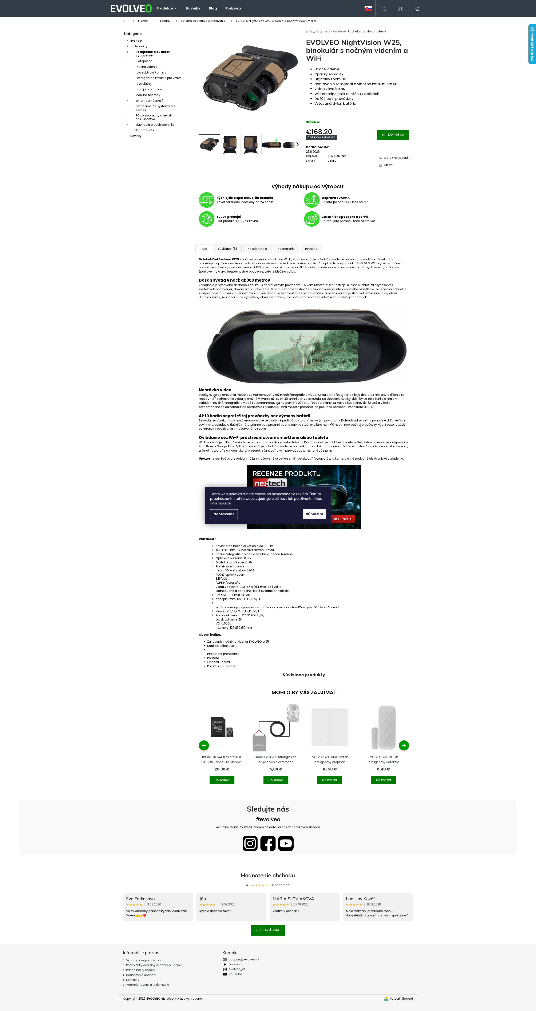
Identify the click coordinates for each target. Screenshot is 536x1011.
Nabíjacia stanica (149, 89)
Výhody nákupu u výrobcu (145, 960)
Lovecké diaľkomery (151, 72)
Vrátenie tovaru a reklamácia (147, 985)
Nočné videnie (147, 67)
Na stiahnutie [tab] (257, 249)
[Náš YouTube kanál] (286, 843)
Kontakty (132, 980)
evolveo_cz (237, 969)
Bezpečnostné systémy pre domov (156, 108)
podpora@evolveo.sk (244, 959)
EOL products (144, 130)
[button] (222, 777)
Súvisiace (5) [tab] (227, 249)
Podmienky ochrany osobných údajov (154, 965)
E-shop (136, 41)
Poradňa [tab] (311, 249)
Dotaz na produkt (397, 158)
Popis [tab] (203, 249)
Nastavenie (224, 514)
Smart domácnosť (149, 101)
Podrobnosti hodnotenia (367, 31)
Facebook (236, 964)
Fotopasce (144, 61)
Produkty (141, 46)
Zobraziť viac (268, 930)
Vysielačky (144, 84)
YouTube (235, 974)
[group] (222, 745)
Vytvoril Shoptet (401, 999)
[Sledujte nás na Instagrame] (250, 843)
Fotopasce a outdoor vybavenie (153, 54)
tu (229, 503)
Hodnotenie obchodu (268, 875)
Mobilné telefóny (148, 95)
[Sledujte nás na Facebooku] (268, 843)
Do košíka (396, 134)
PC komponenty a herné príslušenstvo (154, 117)
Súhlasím (314, 514)
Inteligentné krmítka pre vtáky (159, 78)
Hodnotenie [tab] (286, 249)
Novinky (136, 136)
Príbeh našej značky (140, 970)
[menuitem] (167, 8)
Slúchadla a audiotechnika (155, 125)
